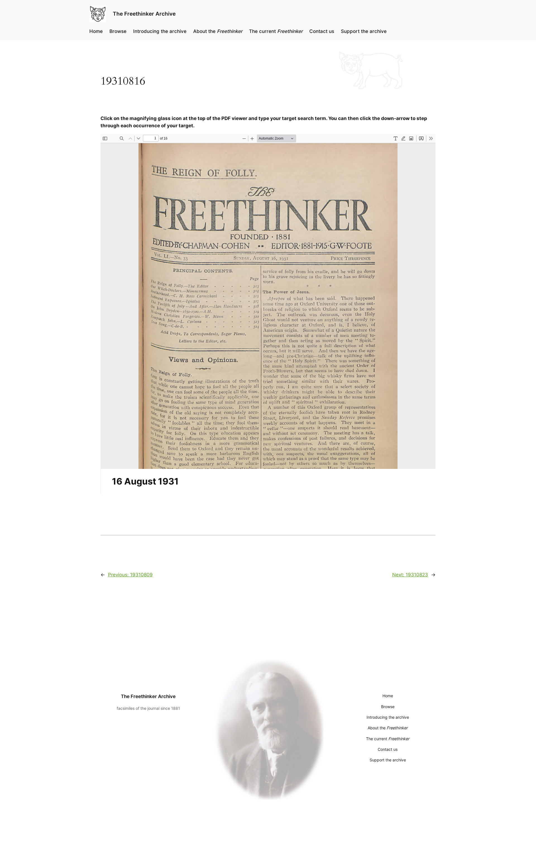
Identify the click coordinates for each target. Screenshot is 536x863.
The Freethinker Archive (144, 13)
